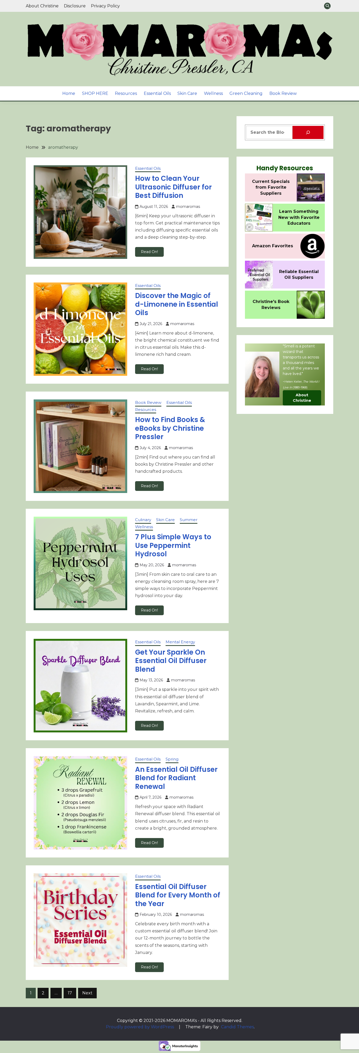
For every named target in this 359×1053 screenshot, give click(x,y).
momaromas (188, 206)
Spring (172, 759)
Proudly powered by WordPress (140, 1026)
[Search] (308, 132)
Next (87, 992)
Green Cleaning (246, 93)
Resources (126, 93)
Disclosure (75, 5)
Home (68, 93)
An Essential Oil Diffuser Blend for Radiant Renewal (176, 778)
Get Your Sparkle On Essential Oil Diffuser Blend (171, 661)
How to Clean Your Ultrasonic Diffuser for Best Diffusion (173, 187)
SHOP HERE (95, 93)
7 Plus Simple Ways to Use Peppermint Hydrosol (173, 545)
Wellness (213, 93)
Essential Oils (157, 93)
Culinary (143, 519)
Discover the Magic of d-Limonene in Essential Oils (176, 304)
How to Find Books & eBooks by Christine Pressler (170, 428)
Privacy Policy (105, 5)
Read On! (149, 251)
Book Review (283, 93)
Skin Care (187, 93)
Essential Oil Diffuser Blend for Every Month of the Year (177, 895)
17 (70, 992)
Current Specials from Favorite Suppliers (271, 187)
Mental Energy (180, 641)
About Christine (42, 5)
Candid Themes (237, 1026)
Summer (188, 519)
